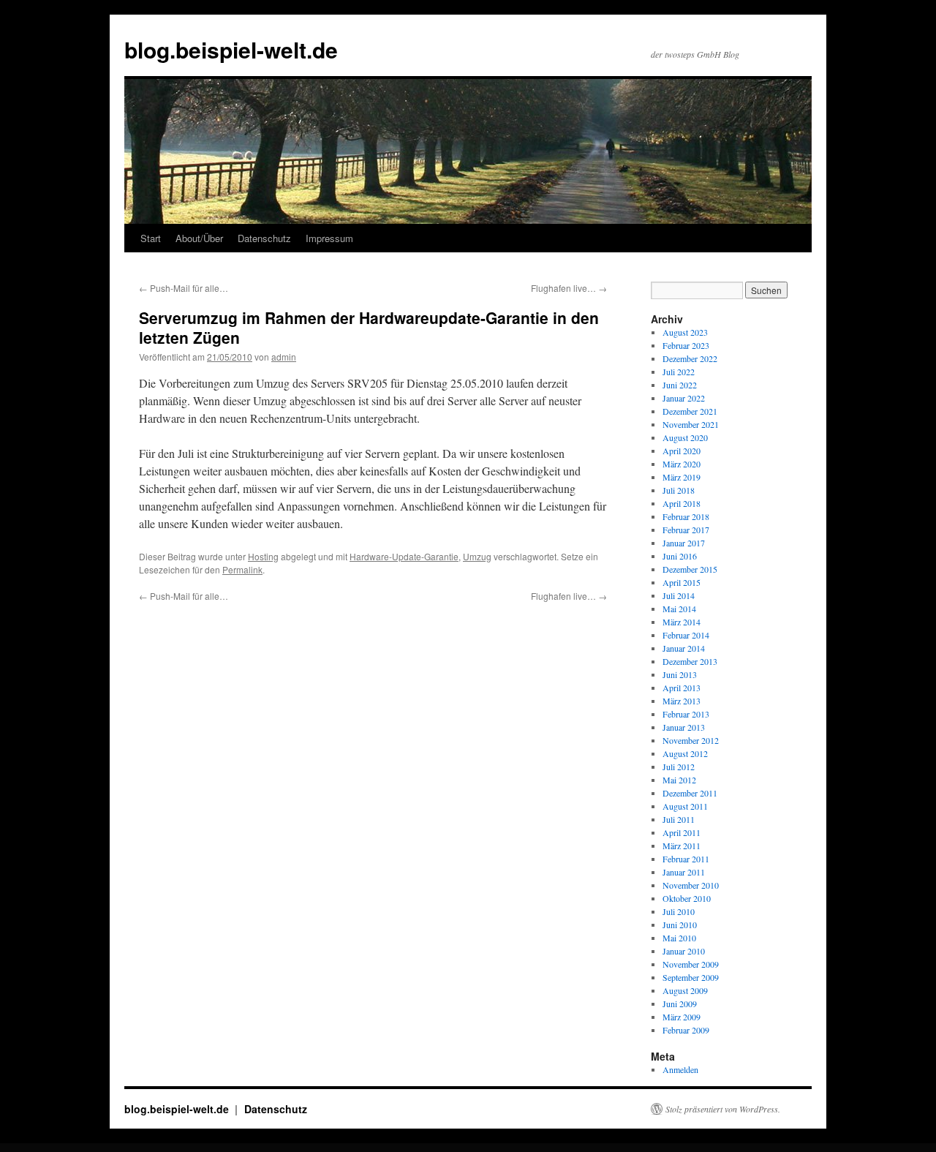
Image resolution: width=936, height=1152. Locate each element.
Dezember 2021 (690, 411)
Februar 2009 (686, 1030)
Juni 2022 (680, 385)
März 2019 (682, 477)
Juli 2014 (679, 595)
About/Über (199, 238)
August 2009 (685, 990)
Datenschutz (264, 238)
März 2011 (682, 845)
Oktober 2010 (687, 898)
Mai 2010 (679, 938)
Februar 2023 (686, 345)
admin (283, 356)
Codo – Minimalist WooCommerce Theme (638, 1147)
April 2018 (682, 503)
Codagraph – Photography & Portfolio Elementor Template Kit (432, 1147)
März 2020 (682, 464)
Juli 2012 (679, 766)
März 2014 (682, 622)
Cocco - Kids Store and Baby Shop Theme (315, 1147)
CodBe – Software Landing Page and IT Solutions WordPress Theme (481, 1147)
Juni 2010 (680, 924)
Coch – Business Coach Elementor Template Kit (390, 1147)
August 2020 (685, 437)
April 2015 (682, 582)
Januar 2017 (684, 543)
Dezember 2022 (690, 358)
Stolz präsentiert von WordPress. (722, 1109)
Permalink (242, 569)
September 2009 (691, 977)
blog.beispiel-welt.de (231, 49)
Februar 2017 (686, 529)
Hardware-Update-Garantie (404, 556)
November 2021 (691, 424)
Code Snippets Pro (540, 1147)
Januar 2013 (684, 727)
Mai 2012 (679, 780)
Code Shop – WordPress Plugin (519, 1147)
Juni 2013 (680, 674)
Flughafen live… (569, 288)
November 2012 (691, 740)
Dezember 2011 (690, 793)
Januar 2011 (684, 872)
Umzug (477, 556)
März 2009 (682, 1017)
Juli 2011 (679, 819)
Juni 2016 (680, 556)
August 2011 (685, 806)
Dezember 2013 (690, 661)
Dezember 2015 (690, 569)
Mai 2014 (679, 608)
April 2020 (682, 450)
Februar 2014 (686, 635)
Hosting (263, 556)
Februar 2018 (686, 516)
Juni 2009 (680, 1003)
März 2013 (682, 701)
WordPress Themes (290, 1147)
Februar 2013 (686, 714)
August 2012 (685, 753)
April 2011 (682, 832)
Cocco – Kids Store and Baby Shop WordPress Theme (351, 1147)
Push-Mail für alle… (183, 288)
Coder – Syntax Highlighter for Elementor (565, 1147)
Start (150, 238)
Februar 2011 (686, 859)
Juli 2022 (679, 371)
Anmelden (680, 1069)
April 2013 (682, 687)
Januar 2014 (684, 648)
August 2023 (685, 332)
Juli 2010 (679, 911)
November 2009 (691, 964)
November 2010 (691, 885)
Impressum (329, 238)
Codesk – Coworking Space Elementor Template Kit (601, 1147)
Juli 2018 (679, 490)
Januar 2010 (684, 951)
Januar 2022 (684, 398)
